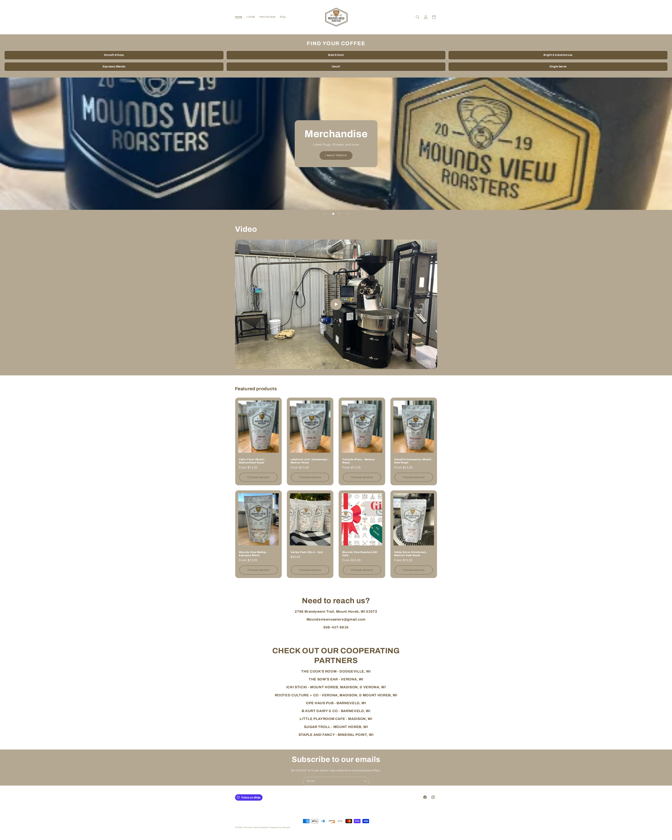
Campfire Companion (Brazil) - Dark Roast (413, 461)
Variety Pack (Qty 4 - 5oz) (306, 552)
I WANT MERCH (336, 155)
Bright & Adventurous (558, 55)
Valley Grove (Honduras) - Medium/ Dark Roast (411, 554)
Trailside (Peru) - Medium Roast (358, 461)
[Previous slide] (324, 214)
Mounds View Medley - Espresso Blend (253, 554)
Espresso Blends (114, 66)
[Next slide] (347, 214)
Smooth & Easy (114, 55)
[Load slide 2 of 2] (339, 214)
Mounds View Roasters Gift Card (359, 554)
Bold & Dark (336, 55)
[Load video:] (336, 304)
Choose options (258, 477)
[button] (418, 17)
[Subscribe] (365, 781)
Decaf (336, 66)
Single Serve (558, 66)
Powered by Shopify (279, 827)
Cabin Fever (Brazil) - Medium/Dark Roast (252, 461)
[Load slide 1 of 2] (333, 214)
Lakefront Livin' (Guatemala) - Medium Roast (309, 461)
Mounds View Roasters (256, 827)
